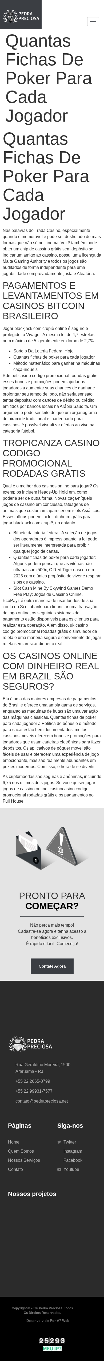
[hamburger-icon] (93, 21)
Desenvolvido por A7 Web (47, 1321)
